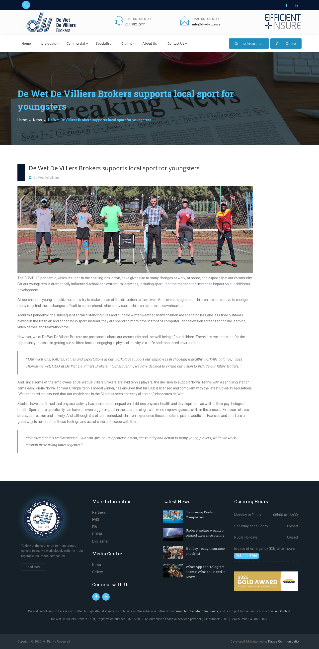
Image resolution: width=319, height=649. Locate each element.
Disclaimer (100, 541)
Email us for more (206, 19)
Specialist (103, 43)
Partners (99, 512)
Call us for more (139, 19)
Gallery (97, 572)
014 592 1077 (135, 24)
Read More (33, 567)
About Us (150, 43)
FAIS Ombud (282, 611)
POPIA (97, 534)
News (37, 120)
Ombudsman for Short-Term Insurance (191, 611)
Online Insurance (249, 43)
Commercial (76, 43)
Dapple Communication (284, 641)
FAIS (95, 520)
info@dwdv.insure (206, 24)
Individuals (47, 43)
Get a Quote (286, 43)
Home (26, 43)
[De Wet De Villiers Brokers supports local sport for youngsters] (135, 229)
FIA (94, 527)
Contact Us (175, 43)
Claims (126, 43)
